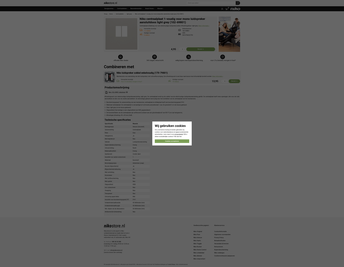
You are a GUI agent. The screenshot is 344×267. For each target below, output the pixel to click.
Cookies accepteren (172, 141)
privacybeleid (179, 134)
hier (180, 136)
